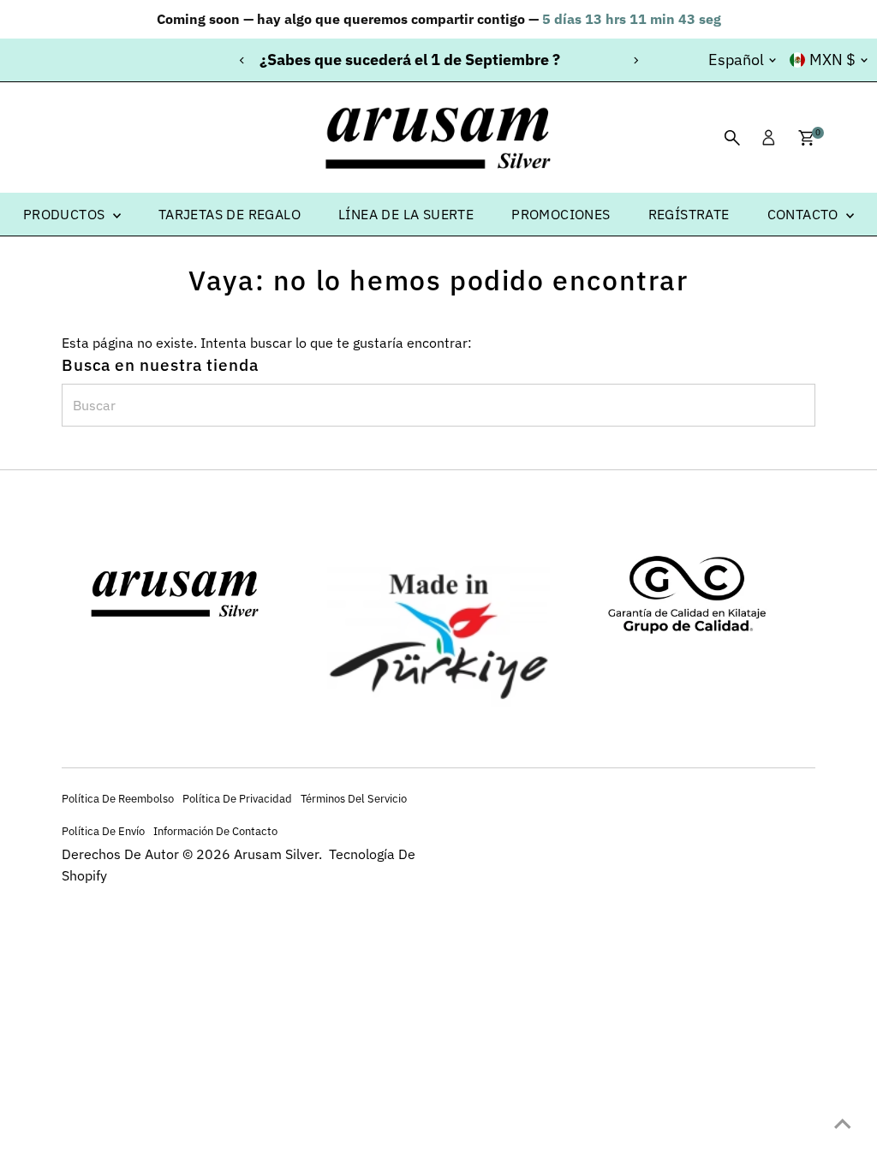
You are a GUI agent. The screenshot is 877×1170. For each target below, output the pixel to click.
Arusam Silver (276, 854)
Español (736, 59)
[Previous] (242, 60)
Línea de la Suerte (406, 214)
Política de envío (103, 831)
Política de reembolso (118, 798)
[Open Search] (732, 138)
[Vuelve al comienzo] (843, 1123)
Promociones (560, 214)
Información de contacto (215, 831)
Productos (66, 214)
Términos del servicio (354, 798)
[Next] (635, 60)
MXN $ (832, 59)
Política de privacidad (237, 798)
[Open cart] (806, 138)
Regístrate (689, 214)
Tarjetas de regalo (229, 214)
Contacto (805, 214)
